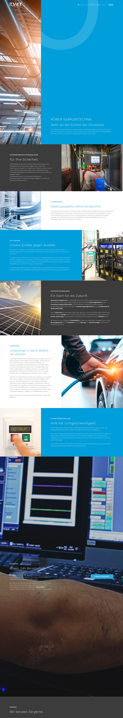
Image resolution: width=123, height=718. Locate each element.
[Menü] (110, 4)
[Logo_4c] (16, 4)
